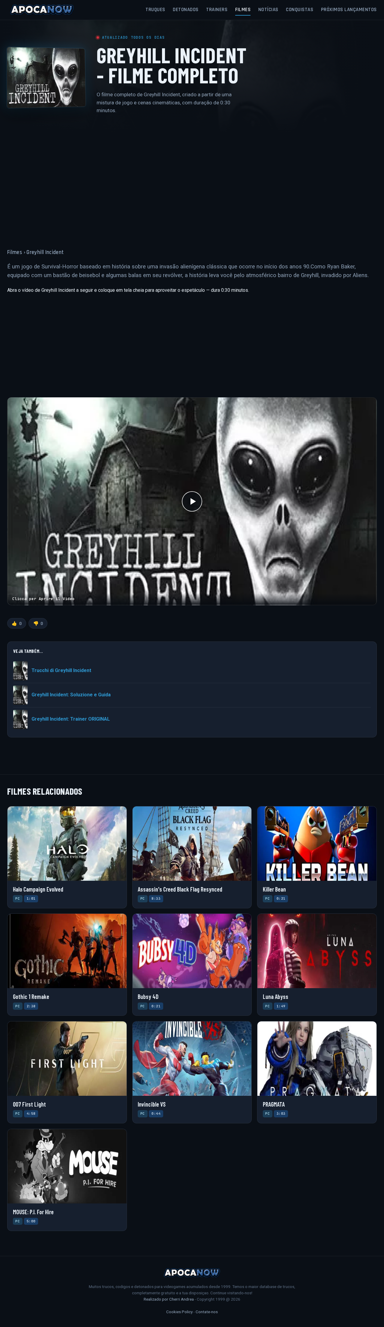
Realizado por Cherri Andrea (169, 1299)
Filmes (242, 9)
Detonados (186, 9)
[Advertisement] (192, 178)
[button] (192, 501)
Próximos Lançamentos (349, 9)
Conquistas (299, 9)
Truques (155, 9)
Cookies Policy (179, 1311)
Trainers (216, 9)
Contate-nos (207, 1311)
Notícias (268, 9)
